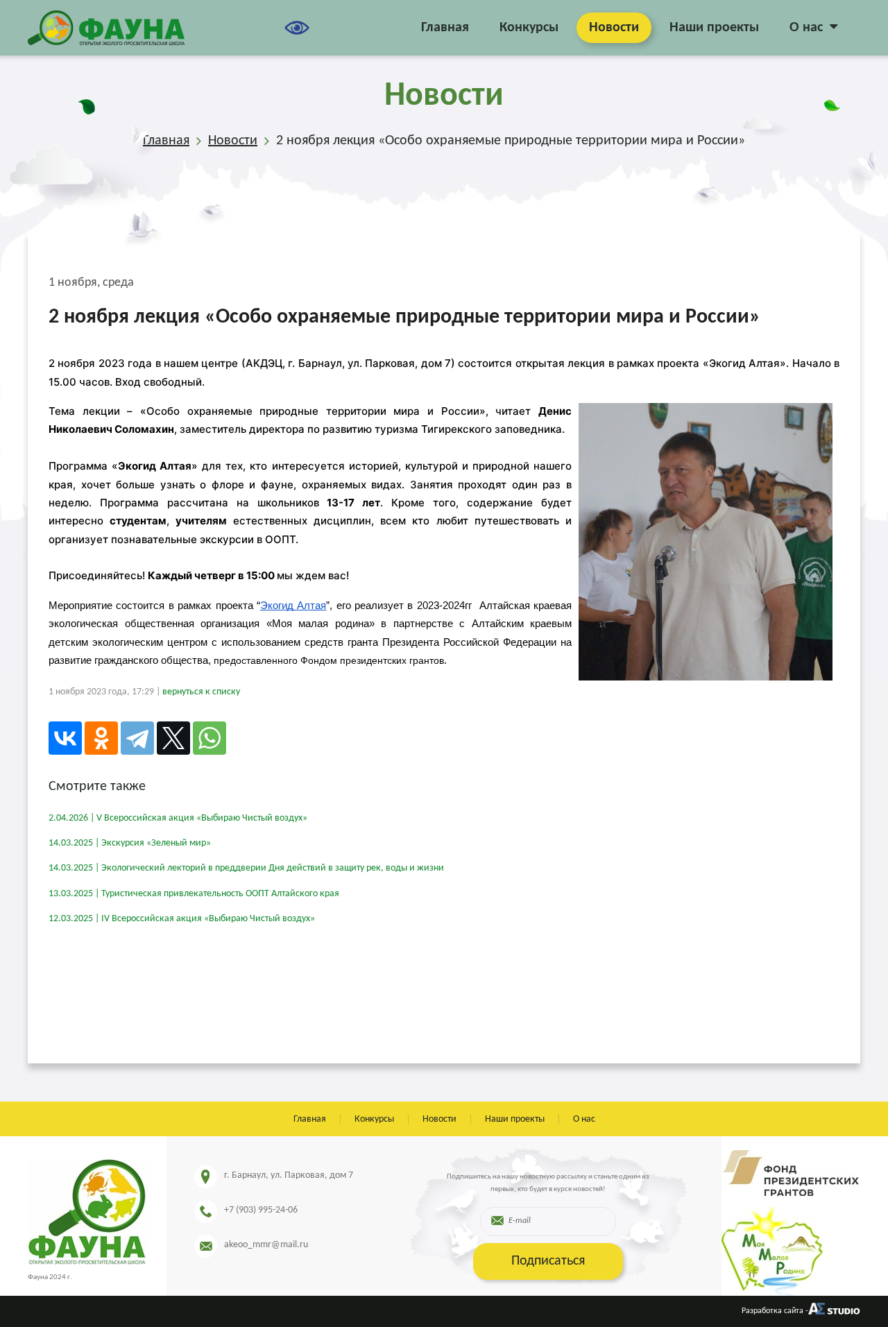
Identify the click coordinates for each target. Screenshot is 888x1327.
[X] (173, 738)
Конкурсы (529, 28)
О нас (806, 28)
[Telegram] (137, 738)
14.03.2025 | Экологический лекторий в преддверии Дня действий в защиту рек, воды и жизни (246, 868)
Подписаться (548, 1261)
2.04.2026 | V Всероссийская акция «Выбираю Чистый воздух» (178, 818)
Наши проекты (714, 28)
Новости (614, 28)
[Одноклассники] (101, 738)
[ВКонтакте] (65, 738)
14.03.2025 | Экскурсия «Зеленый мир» (130, 843)
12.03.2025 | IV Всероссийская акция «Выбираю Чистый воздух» (182, 919)
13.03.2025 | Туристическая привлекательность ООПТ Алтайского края (194, 894)
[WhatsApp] (209, 738)
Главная (445, 28)
